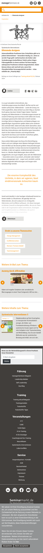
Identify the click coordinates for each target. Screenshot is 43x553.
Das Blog (22, 386)
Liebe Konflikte (22, 448)
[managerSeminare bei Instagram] (14, 490)
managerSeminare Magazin (21, 376)
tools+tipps (21, 428)
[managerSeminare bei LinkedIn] (8, 490)
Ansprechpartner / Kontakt (21, 460)
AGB (21, 463)
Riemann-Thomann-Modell (15, 246)
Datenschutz (21, 470)
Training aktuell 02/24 (28, 76)
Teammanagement (13, 251)
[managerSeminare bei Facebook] (21, 490)
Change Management (13, 236)
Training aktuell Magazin (21, 400)
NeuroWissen (21, 441)
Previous (3, 283)
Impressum (21, 473)
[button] (11, 91)
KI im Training (21, 431)
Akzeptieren (7, 546)
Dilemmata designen (18, 15)
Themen (21, 476)
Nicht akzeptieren (22, 546)
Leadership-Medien (21, 379)
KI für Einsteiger (21, 435)
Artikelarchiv (5, 15)
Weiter (6, 361)
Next (40, 283)
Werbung (21, 480)
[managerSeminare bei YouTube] (28, 490)
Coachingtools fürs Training (21, 438)
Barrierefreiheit (21, 466)
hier (17, 542)
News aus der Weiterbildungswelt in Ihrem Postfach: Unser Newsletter (20, 352)
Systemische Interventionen (21, 445)
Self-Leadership (21, 383)
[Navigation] (39, 3)
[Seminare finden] (22, 501)
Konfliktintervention (13, 241)
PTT (21, 421)
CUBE (21, 425)
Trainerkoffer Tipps (21, 410)
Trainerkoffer (21, 406)
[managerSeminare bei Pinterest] (35, 490)
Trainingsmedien (21, 403)
